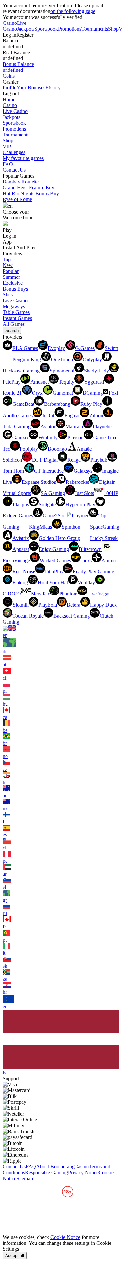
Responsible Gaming (46, 1172)
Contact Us (14, 170)
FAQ (8, 164)
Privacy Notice (83, 1172)
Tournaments (94, 29)
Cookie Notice (65, 1237)
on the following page (72, 11)
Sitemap (24, 1178)
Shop (113, 29)
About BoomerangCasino (62, 1166)
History (53, 87)
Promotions (69, 29)
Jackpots (25, 29)
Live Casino (14, 26)
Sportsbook (46, 29)
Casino (10, 23)
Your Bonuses (30, 87)
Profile (9, 87)
